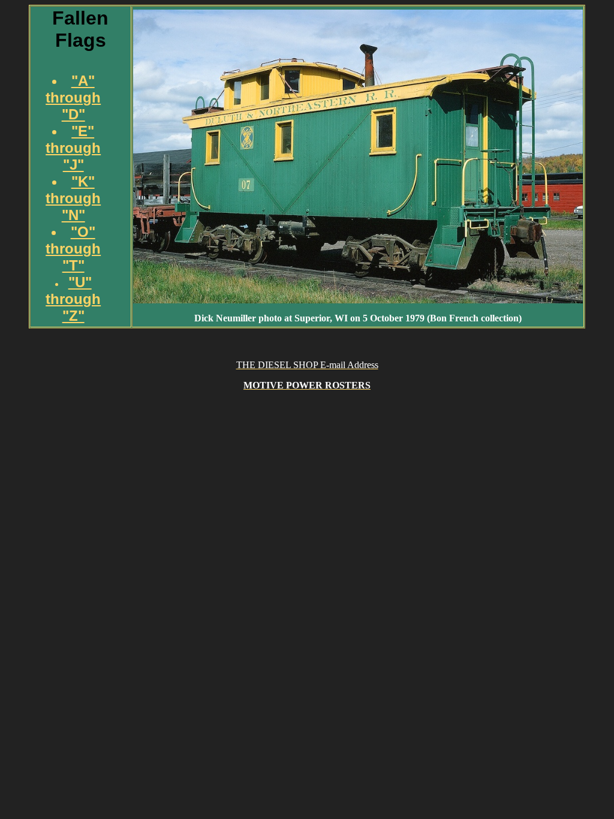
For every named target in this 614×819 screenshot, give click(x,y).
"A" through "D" (73, 97)
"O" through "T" (73, 248)
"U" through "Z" (73, 299)
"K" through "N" (73, 198)
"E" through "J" (73, 148)
